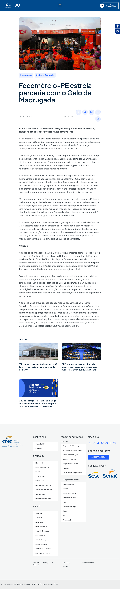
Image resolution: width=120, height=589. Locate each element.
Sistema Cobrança (69, 493)
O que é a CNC (40, 444)
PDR (64, 502)
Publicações (40, 481)
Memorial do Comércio (43, 499)
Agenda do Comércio (70, 459)
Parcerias (66, 468)
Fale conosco (40, 535)
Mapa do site (40, 463)
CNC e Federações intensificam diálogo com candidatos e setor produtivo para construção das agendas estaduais (37, 403)
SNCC (65, 515)
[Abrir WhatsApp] (114, 583)
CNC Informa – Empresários (72, 472)
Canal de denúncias (42, 531)
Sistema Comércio (45, 75)
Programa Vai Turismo (70, 464)
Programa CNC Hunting (71, 446)
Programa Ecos (68, 520)
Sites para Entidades (70, 498)
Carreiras (39, 448)
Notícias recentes (42, 472)
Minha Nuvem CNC (42, 526)
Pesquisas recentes (42, 467)
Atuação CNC (40, 476)
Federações (26, 75)
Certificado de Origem (71, 455)
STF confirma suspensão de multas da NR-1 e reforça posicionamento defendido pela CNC (38, 367)
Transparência (40, 494)
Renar (65, 511)
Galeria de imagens (42, 540)
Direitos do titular (88, 563)
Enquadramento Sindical (44, 485)
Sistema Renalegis (69, 506)
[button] (60, 5)
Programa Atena (41, 544)
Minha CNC (39, 522)
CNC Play (39, 513)
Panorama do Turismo (43, 553)
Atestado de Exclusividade (72, 450)
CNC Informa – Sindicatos (44, 549)
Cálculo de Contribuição (44, 490)
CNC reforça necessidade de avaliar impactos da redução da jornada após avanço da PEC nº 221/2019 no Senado (80, 367)
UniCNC (65, 489)
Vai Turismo (39, 518)
